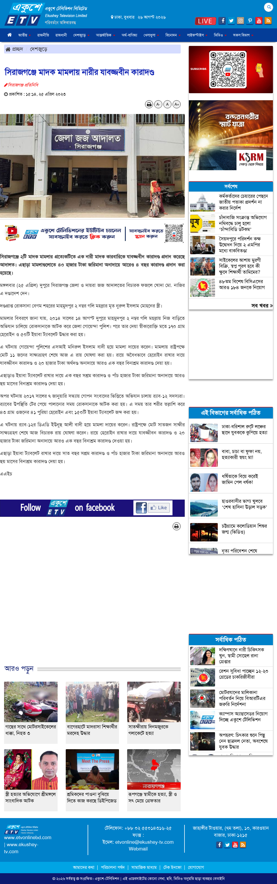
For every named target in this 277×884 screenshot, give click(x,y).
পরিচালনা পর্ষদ (113, 867)
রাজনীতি (43, 35)
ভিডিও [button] (219, 35)
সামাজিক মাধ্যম (144, 867)
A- (158, 104)
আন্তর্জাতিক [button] (104, 35)
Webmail (138, 849)
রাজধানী (61, 35)
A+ (176, 104)
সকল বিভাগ (242, 35)
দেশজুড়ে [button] (80, 35)
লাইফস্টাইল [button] (196, 35)
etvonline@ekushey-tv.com (144, 842)
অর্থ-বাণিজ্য (129, 35)
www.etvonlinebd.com (27, 837)
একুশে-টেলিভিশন (107, 878)
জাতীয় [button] (23, 35)
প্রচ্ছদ (17, 48)
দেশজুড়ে (38, 48)
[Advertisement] (92, 606)
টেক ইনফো (173, 867)
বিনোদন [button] (172, 35)
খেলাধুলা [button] (150, 35)
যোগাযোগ (196, 867)
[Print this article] (149, 104)
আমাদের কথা (84, 867)
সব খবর (261, 305)
